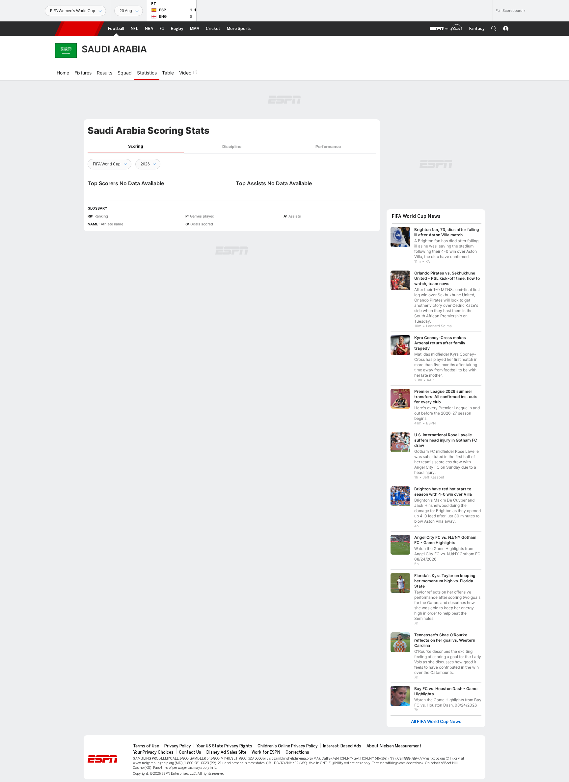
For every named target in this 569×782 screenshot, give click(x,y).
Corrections (297, 752)
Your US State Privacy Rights (224, 746)
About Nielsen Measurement (393, 746)
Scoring (135, 146)
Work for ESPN (266, 752)
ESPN (79, 28)
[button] (494, 28)
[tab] (136, 146)
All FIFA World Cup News (436, 721)
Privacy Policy (177, 746)
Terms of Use (146, 746)
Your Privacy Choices (153, 752)
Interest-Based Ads (342, 746)
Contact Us (190, 752)
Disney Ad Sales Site (226, 752)
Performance (328, 146)
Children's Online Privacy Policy (287, 746)
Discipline (231, 146)
